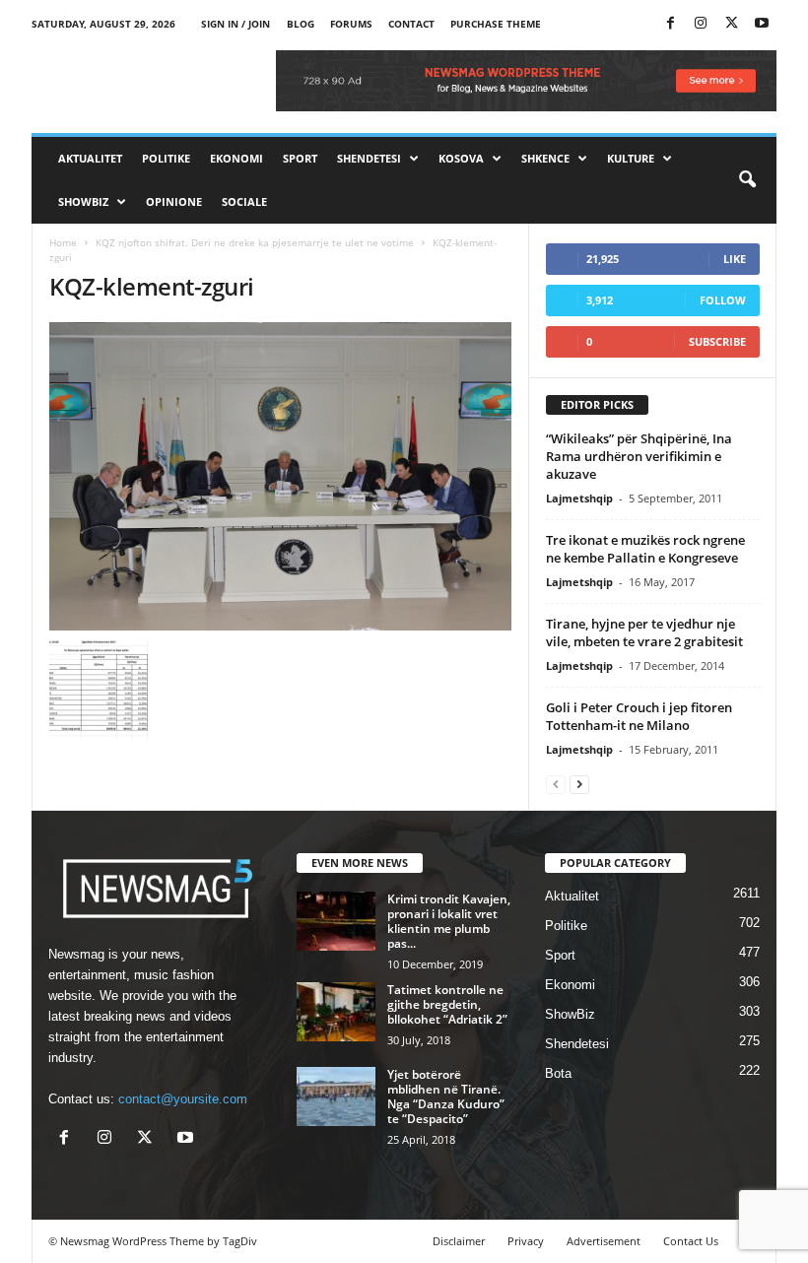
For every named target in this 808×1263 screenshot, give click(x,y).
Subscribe (717, 341)
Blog (300, 24)
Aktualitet (90, 158)
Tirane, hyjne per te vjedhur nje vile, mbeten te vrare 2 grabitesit (644, 632)
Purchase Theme (495, 24)
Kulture (630, 158)
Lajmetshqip (579, 498)
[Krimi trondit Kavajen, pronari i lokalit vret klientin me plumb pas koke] (336, 921)
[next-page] (579, 783)
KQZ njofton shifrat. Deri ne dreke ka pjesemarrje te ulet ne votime (255, 242)
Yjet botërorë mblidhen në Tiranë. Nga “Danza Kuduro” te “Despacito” (446, 1096)
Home (63, 242)
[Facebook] (670, 24)
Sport (300, 158)
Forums (351, 24)
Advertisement (603, 1240)
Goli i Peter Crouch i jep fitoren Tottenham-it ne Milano (639, 716)
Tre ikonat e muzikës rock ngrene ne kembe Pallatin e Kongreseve (645, 548)
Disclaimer (459, 1240)
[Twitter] (731, 24)
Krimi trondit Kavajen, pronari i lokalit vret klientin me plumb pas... (448, 921)
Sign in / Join (235, 24)
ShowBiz (83, 201)
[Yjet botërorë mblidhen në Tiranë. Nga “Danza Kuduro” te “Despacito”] (336, 1096)
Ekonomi (236, 158)
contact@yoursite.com (182, 1099)
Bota (558, 1073)
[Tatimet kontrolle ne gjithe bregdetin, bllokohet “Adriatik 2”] (336, 1011)
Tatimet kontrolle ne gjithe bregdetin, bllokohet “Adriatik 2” (447, 1004)
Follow (723, 300)
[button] (747, 180)
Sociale (244, 201)
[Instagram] (700, 24)
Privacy (525, 1240)
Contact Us (690, 1240)
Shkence (545, 158)
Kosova (461, 158)
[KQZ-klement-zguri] (280, 476)
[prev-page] (556, 783)
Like (734, 258)
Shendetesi (369, 158)
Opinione (174, 201)
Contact (411, 24)
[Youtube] (762, 24)
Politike (166, 158)
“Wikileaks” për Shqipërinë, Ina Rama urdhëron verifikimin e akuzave (639, 456)
